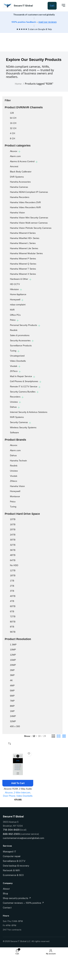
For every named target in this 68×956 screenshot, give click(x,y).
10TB (12, 519)
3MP (12, 675)
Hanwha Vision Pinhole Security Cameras (30, 228)
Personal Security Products (23, 325)
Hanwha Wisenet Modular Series (26, 253)
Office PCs (15, 315)
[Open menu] (61, 5)
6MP (12, 695)
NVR (12, 309)
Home (18, 83)
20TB (12, 529)
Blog (5, 893)
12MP (13, 655)
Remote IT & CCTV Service (23, 386)
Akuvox (13, 151)
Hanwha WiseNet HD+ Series (24, 238)
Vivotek (13, 366)
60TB (12, 606)
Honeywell (15, 299)
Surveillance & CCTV (14, 861)
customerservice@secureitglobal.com (23, 838)
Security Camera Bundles (22, 391)
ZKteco (13, 481)
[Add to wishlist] (29, 753)
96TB (12, 632)
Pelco (12, 320)
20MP (13, 665)
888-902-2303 (11, 834)
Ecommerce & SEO (13, 875)
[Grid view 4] (58, 736)
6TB (12, 611)
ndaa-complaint (17, 304)
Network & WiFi (11, 870)
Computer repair (12, 856)
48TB (12, 555)
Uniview (14, 402)
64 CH (13, 118)
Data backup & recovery (16, 865)
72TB (12, 616)
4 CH (12, 133)
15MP (13, 660)
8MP (12, 706)
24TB (12, 534)
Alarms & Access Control (22, 161)
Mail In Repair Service (21, 376)
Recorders (15, 396)
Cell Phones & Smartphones (24, 381)
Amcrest (14, 166)
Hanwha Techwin (18, 460)
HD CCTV (15, 284)
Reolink (13, 330)
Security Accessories (20, 340)
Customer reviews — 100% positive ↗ (23, 903)
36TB (12, 550)
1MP (12, 711)
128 (12, 113)
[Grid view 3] (53, 736)
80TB (12, 621)
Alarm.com (15, 156)
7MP (12, 700)
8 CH (12, 138)
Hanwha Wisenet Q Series (23, 263)
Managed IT (9, 851)
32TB (12, 545)
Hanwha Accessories (20, 182)
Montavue (15, 496)
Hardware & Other (19, 279)
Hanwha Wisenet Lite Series (24, 248)
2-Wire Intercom (22, 792)
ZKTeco (14, 371)
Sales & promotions (19, 335)
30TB (12, 539)
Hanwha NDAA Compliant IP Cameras (29, 192)
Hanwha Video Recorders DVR (25, 202)
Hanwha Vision (17, 212)
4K (11, 680)
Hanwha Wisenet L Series (23, 243)
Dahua (13, 407)
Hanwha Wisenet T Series (23, 268)
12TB (12, 570)
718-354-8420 (11, 829)
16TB (12, 524)
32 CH (13, 128)
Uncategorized (17, 355)
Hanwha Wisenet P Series (23, 258)
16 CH (13, 123)
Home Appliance (18, 294)
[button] (17, 783)
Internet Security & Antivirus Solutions (28, 412)
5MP (12, 690)
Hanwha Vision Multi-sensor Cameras (29, 222)
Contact (7, 907)
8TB (12, 626)
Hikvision (14, 289)
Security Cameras (19, 422)
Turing (13, 350)
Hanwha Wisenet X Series (23, 274)
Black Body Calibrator (20, 171)
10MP (13, 649)
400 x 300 (15, 726)
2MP (12, 670)
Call (52, 5)
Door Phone (9, 795)
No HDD (14, 565)
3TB (12, 591)
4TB (12, 601)
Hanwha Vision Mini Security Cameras (29, 217)
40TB (12, 596)
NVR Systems (17, 417)
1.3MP (13, 644)
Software (14, 432)
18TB (12, 575)
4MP (12, 685)
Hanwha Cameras (19, 187)
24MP (13, 716)
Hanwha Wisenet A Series (23, 233)
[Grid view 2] (64, 736)
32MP (13, 721)
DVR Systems (17, 177)
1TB (12, 580)
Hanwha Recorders (19, 197)
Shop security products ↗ (17, 898)
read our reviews (47, 22)
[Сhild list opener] (19, 152)
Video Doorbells (18, 361)
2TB (12, 586)
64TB (12, 560)
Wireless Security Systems (23, 427)
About (6, 888)
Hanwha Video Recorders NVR (25, 207)
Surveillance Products (21, 345)
